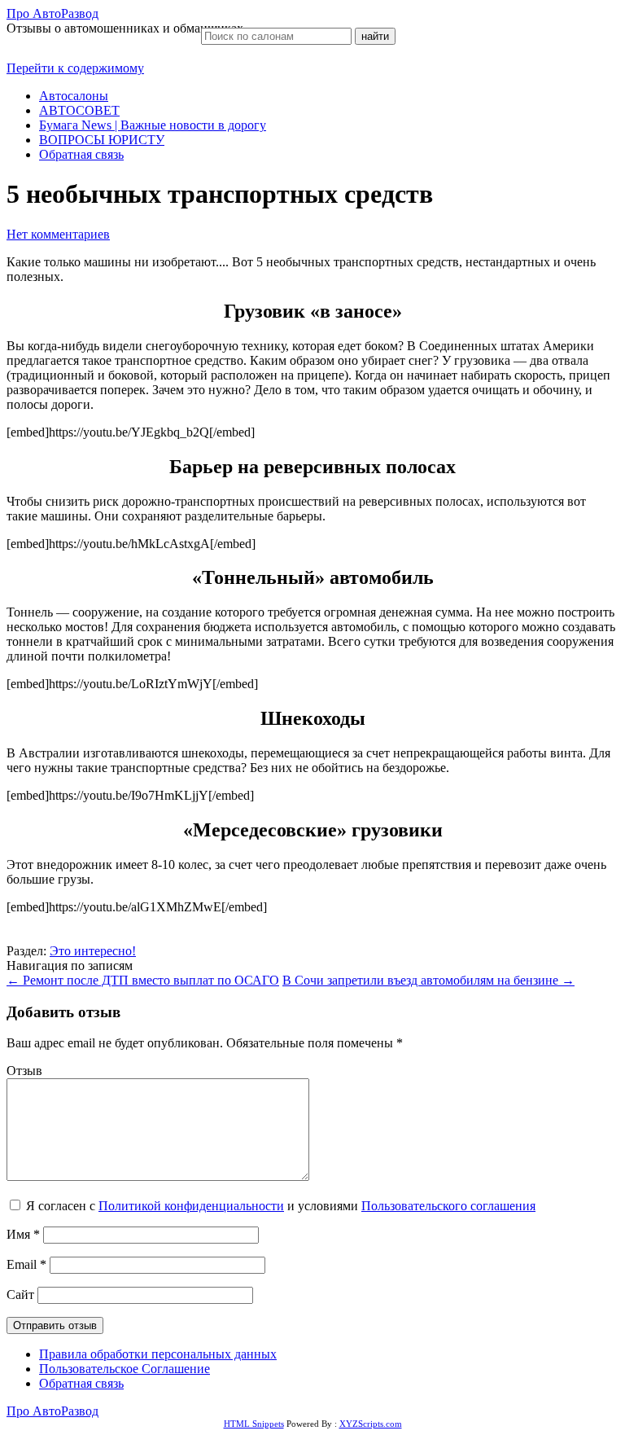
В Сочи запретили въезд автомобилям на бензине (428, 980)
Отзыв (24, 1070)
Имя (23, 1234)
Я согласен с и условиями (280, 1206)
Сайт (20, 1294)
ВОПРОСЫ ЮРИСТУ (101, 140)
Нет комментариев (58, 234)
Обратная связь (81, 154)
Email (26, 1264)
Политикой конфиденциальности (191, 1206)
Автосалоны (73, 96)
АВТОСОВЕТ (79, 110)
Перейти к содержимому (75, 68)
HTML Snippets (254, 1423)
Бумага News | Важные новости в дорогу (152, 125)
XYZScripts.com (370, 1423)
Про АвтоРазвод (52, 13)
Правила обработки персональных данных (158, 1354)
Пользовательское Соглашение (124, 1369)
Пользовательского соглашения (448, 1206)
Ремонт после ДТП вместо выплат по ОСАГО (143, 980)
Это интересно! (93, 951)
